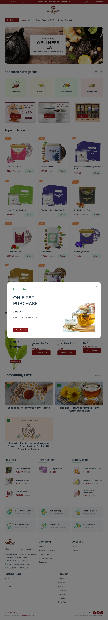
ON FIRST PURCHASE (25, 300)
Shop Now (20, 330)
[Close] (96, 286)
